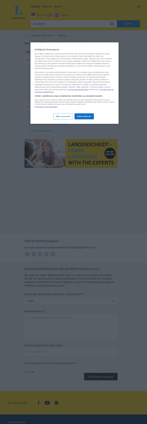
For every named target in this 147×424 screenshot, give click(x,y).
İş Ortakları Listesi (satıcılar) (46, 107)
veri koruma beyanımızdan (78, 89)
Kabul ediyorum (84, 116)
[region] (74, 83)
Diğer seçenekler (63, 116)
